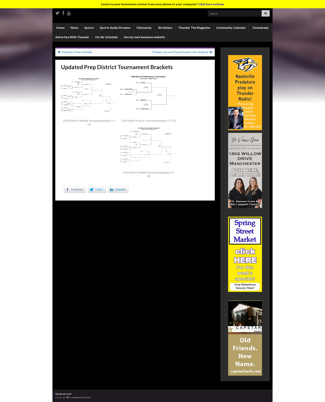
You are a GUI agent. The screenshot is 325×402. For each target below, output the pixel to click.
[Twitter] (57, 12)
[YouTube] (69, 12)
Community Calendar (231, 27)
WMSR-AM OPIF (63, 394)
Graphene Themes (81, 397)
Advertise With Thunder (72, 37)
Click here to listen (211, 4)
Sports (89, 27)
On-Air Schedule (106, 37)
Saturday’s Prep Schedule (77, 52)
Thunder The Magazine (194, 27)
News (74, 27)
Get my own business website (144, 37)
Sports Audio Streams (115, 27)
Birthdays (165, 27)
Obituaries (144, 27)
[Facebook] (63, 12)
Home (60, 27)
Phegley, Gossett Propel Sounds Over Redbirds (180, 52)
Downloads (260, 27)
